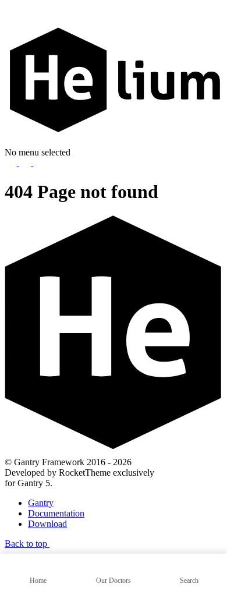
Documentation (56, 513)
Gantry (41, 503)
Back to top (27, 543)
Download (47, 524)
